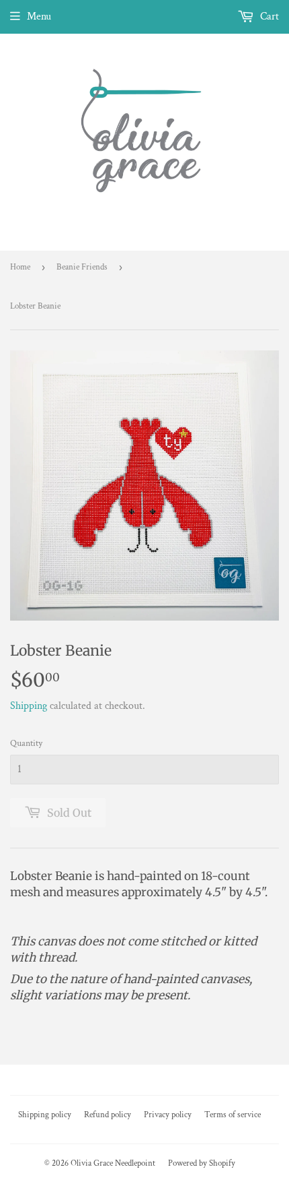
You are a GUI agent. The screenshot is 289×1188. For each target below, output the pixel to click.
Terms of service (232, 1115)
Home (20, 267)
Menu (39, 16)
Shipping (28, 706)
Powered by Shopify (201, 1163)
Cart (268, 16)
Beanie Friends (82, 267)
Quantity (26, 743)
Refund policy (107, 1115)
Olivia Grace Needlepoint (113, 1163)
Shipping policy (44, 1115)
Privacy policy (168, 1115)
